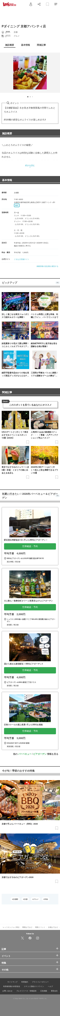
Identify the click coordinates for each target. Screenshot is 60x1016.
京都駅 (15, 899)
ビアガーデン (40, 753)
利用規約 (24, 982)
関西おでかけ (27, 927)
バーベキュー (25, 753)
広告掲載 (43, 991)
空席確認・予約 (30, 546)
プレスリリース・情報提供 (26, 991)
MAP (16, 205)
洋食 (46, 899)
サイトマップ (12, 982)
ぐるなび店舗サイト (21, 259)
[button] (27, 96)
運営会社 (54, 991)
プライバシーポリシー (40, 982)
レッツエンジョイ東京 (11, 927)
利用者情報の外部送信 (11, 986)
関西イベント (40, 927)
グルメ (36, 899)
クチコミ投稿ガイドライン (34, 986)
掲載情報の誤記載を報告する (47, 266)
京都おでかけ (53, 927)
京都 (25, 899)
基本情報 (7, 180)
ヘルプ (50, 986)
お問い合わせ (7, 991)
